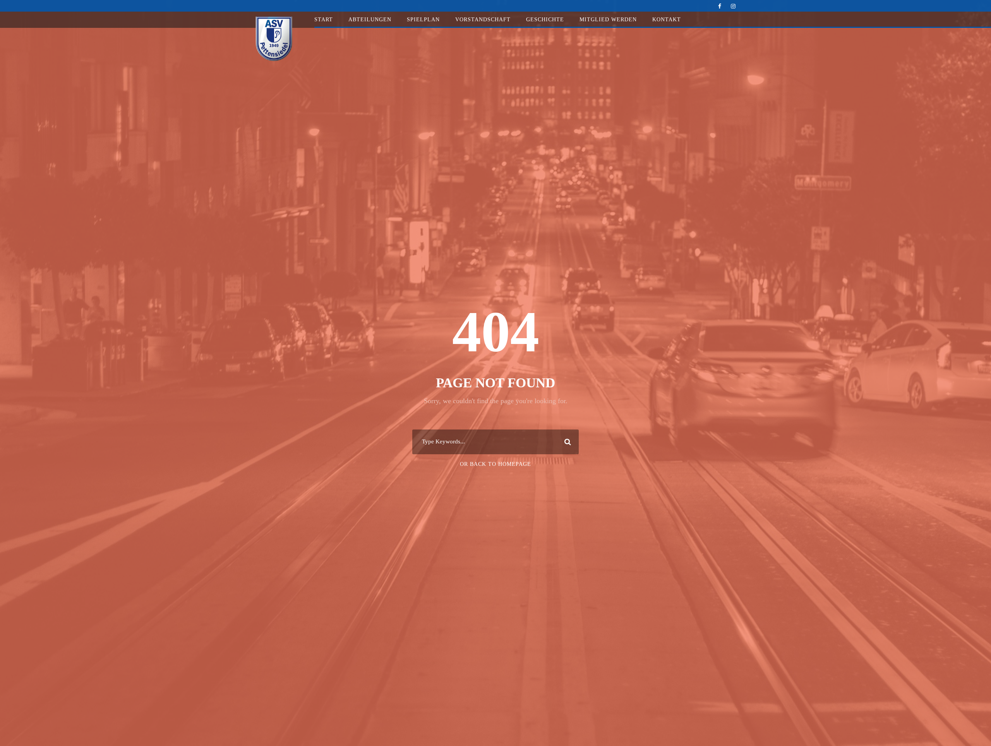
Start (323, 19)
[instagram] (733, 6)
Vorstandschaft (483, 19)
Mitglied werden (608, 19)
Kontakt (666, 19)
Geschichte (545, 19)
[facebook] (719, 6)
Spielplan (423, 19)
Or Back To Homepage (495, 464)
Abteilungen (369, 19)
